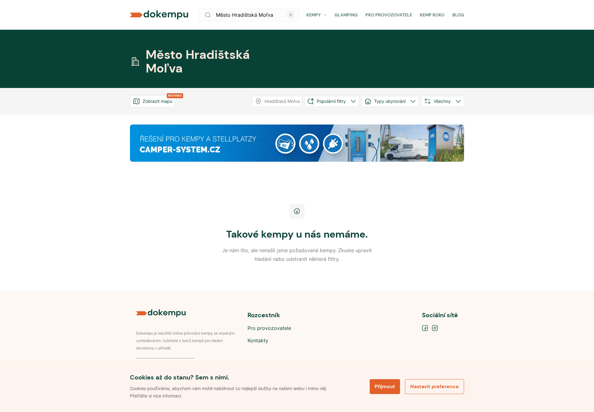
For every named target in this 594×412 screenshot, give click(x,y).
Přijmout (385, 386)
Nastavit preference (434, 386)
